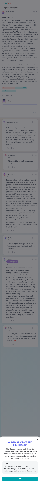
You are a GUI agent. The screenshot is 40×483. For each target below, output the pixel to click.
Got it (20, 479)
